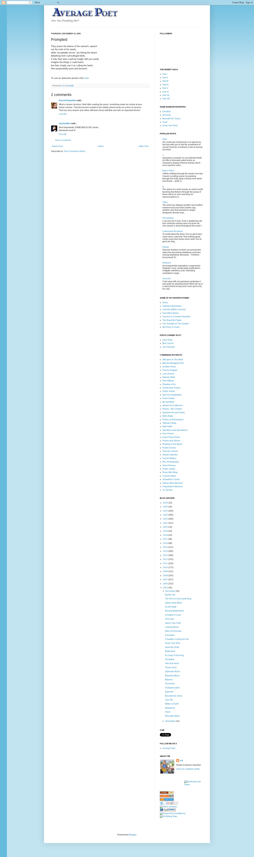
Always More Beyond (172, 483)
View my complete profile (188, 769)
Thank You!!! (171, 667)
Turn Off (168, 700)
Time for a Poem (170, 451)
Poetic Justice (168, 469)
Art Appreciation (172, 688)
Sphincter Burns (172, 671)
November (170, 721)
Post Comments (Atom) (74, 151)
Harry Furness (169, 465)
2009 (165, 571)
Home (101, 146)
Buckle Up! (170, 595)
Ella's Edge (167, 416)
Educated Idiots (172, 716)
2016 (165, 543)
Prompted (169, 659)
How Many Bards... (171, 313)
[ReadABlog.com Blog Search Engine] (167, 796)
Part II (165, 77)
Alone (165, 302)
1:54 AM (62, 114)
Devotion (166, 111)
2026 (165, 503)
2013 (165, 555)
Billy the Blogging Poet (173, 363)
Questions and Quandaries (175, 430)
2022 (165, 519)
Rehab (165, 247)
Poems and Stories (171, 440)
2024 (165, 511)
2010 (165, 567)
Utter (164, 139)
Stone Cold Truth (173, 623)
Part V (165, 88)
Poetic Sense (168, 391)
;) (163, 155)
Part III (165, 81)
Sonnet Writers (169, 458)
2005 (165, 587)
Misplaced (170, 708)
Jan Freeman (168, 347)
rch (181, 760)
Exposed (169, 692)
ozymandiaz (64, 123)
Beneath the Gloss (173, 696)
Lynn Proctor (168, 374)
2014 (165, 551)
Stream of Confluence (172, 405)
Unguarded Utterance (172, 486)
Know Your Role (170, 125)
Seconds (166, 115)
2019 (165, 531)
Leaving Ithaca (172, 627)
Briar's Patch (168, 170)
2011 (165, 563)
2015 (165, 547)
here (86, 78)
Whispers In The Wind (172, 359)
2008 (165, 575)
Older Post (144, 146)
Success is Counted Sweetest (176, 316)
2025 (165, 507)
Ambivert (166, 263)
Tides (165, 202)
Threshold (170, 683)
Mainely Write (168, 377)
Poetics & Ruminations (173, 419)
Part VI (165, 92)
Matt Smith (167, 426)
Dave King (167, 340)
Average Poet (168, 748)
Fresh (167, 712)
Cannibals (170, 635)
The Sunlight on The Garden (175, 323)
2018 (165, 535)
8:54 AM (62, 134)
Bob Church (168, 343)
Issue (164, 122)
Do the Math (170, 607)
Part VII (165, 95)
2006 (165, 583)
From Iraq (169, 619)
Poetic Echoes (169, 448)
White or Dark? (172, 704)
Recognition (168, 218)
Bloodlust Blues (172, 675)
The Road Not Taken (172, 320)
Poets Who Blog (169, 472)
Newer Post (57, 146)
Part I (164, 74)
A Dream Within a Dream (174, 309)
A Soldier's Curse (173, 615)
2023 (165, 515)
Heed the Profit (172, 647)
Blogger (132, 834)
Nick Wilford (168, 380)
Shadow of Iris (169, 384)
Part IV (165, 85)
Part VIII (166, 99)
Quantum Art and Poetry (173, 412)
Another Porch (169, 366)
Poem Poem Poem (171, 437)
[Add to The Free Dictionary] (168, 810)
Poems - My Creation (172, 409)
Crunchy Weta (169, 476)
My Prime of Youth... (171, 327)
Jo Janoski (167, 490)
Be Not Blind (168, 402)
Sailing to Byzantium (172, 306)
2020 (165, 527)
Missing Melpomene (174, 611)
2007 (165, 579)
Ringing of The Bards (172, 444)
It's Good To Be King (174, 655)
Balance (169, 679)
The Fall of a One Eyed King (178, 598)
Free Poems (168, 433)
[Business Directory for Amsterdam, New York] (167, 793)
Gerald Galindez (170, 454)
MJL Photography (170, 462)
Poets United (168, 398)
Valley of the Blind (173, 603)
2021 (165, 523)
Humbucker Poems (171, 388)
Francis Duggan (169, 370)
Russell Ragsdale (67, 100)
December (170, 591)
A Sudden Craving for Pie (177, 639)
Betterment (170, 651)
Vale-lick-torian (172, 663)
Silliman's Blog (169, 423)
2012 (165, 559)
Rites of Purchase (173, 631)
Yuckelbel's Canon (171, 479)
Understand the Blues (172, 231)
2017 (165, 539)
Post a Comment (63, 140)
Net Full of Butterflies (172, 395)
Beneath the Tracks (171, 118)
